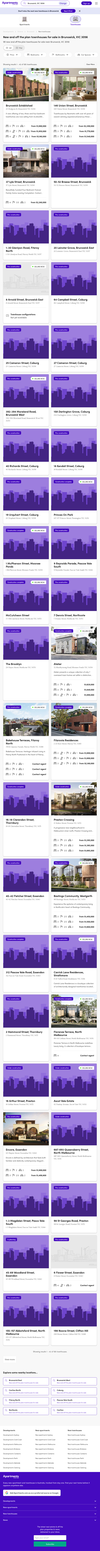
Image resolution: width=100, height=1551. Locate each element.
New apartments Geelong (44, 1467)
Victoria (20, 31)
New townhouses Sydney (76, 1435)
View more (10, 1359)
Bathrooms (60, 54)
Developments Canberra (12, 1453)
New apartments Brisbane (44, 1449)
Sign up (86, 3)
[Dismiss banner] (80, 11)
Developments (8, 31)
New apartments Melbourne (45, 1444)
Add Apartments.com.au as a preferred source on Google (34, 1493)
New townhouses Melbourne (78, 1444)
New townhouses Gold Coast (78, 1439)
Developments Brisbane (11, 1449)
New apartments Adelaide (44, 1463)
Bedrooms (35, 54)
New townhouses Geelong (77, 1467)
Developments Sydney (11, 1435)
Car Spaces (86, 54)
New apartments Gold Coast (45, 1439)
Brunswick (30, 31)
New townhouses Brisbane (77, 1449)
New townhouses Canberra (77, 1453)
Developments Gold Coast (12, 1439)
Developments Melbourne (12, 1444)
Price (12, 54)
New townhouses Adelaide (77, 1463)
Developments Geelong (11, 1467)
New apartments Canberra (44, 1453)
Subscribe (50, 1544)
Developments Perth (10, 1458)
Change (63, 3)
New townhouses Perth (76, 1458)
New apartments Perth (43, 1458)
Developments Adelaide (11, 1463)
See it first (68, 11)
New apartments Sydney (44, 1435)
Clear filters (90, 64)
